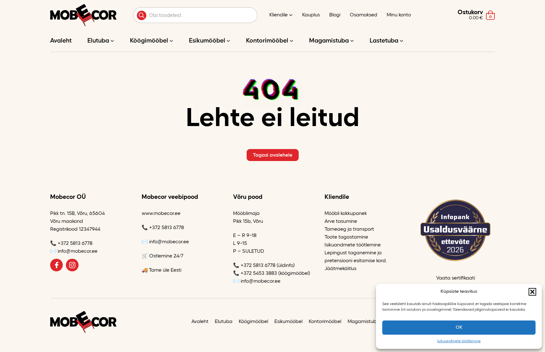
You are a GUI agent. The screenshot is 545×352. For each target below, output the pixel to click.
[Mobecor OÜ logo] (83, 15)
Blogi (334, 15)
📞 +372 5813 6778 (71, 243)
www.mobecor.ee (161, 213)
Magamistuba (329, 41)
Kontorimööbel (267, 41)
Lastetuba (384, 41)
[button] (532, 292)
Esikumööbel (207, 41)
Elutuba (98, 41)
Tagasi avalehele (272, 155)
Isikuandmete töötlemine (459, 341)
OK (459, 327)
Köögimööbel (149, 41)
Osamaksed (363, 15)
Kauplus (311, 15)
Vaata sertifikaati (455, 278)
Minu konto (399, 15)
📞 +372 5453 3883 (255, 273)
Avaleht (61, 41)
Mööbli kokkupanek (346, 213)
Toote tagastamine (346, 237)
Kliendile (278, 15)
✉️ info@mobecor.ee (73, 251)
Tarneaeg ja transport (349, 229)
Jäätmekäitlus (340, 268)
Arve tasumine (341, 221)
